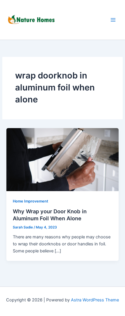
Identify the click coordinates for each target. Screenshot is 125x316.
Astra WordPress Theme (95, 300)
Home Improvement (30, 201)
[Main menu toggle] (113, 20)
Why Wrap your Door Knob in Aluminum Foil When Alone (50, 214)
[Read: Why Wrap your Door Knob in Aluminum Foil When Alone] (62, 159)
